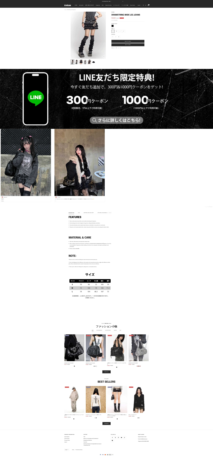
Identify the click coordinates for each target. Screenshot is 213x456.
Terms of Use (66, 438)
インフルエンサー (116, 5)
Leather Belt (108, 330)
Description (71, 212)
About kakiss (132, 5)
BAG (102, 5)
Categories (98, 5)
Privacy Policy (67, 440)
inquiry (65, 442)
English (139, 5)
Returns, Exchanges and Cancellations (107, 212)
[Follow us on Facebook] (112, 437)
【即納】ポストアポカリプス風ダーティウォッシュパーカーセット (74, 415)
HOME (76, 5)
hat (120, 330)
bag (92, 330)
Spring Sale (81, 5)
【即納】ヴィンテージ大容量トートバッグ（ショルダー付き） (116, 363)
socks (115, 330)
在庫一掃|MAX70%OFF (89, 5)
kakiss (112, 12)
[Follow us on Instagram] (118, 437)
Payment (85, 442)
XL (123, 31)
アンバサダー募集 (125, 5)
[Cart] (148, 5)
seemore (106, 423)
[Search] (143, 5)
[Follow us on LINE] (112, 440)
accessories (99, 330)
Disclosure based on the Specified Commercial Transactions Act (92, 444)
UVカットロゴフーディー (133, 414)
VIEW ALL (106, 371)
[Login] (145, 5)
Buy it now (128, 44)
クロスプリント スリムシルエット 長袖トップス (93, 414)
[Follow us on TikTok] (124, 437)
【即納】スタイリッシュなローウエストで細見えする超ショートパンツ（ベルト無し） (117, 415)
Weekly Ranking (108, 5)
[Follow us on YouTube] (121, 437)
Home (65, 9)
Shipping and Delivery (89, 212)
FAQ (79, 212)
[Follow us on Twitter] (115, 437)
